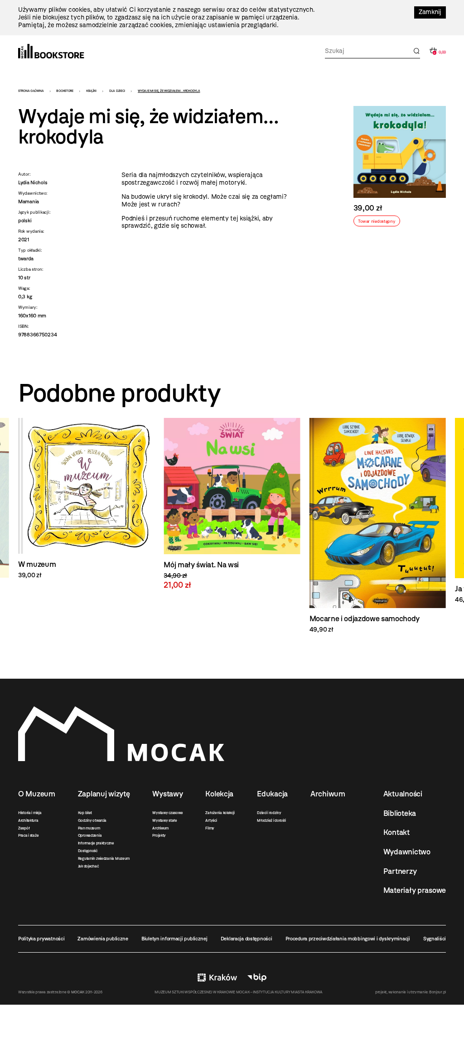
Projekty (159, 835)
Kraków (217, 977)
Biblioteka (399, 813)
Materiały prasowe (414, 890)
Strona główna (31, 91)
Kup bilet (85, 812)
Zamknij (430, 12)
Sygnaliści (434, 938)
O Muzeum (36, 793)
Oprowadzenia (90, 835)
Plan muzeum (89, 828)
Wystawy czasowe (167, 812)
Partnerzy (399, 871)
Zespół (23, 828)
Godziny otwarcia (92, 820)
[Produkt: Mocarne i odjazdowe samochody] (232, 526)
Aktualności (402, 793)
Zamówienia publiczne (102, 938)
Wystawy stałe (164, 820)
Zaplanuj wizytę (104, 793)
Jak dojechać (88, 866)
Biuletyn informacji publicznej (174, 938)
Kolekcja (219, 793)
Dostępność (87, 850)
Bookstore (64, 91)
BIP (256, 977)
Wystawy (167, 793)
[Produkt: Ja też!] (377, 511)
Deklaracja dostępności (246, 938)
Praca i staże (28, 835)
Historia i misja (30, 812)
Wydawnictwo (406, 851)
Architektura (28, 820)
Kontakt (396, 832)
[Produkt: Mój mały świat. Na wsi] (86, 503)
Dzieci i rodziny (269, 812)
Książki (91, 91)
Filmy (209, 828)
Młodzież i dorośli (271, 820)
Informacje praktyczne (96, 843)
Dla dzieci (117, 91)
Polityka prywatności (41, 938)
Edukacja (272, 793)
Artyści (211, 820)
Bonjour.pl (437, 992)
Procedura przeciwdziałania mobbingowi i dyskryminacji (347, 938)
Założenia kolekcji (219, 812)
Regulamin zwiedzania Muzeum (104, 858)
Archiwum (160, 828)
